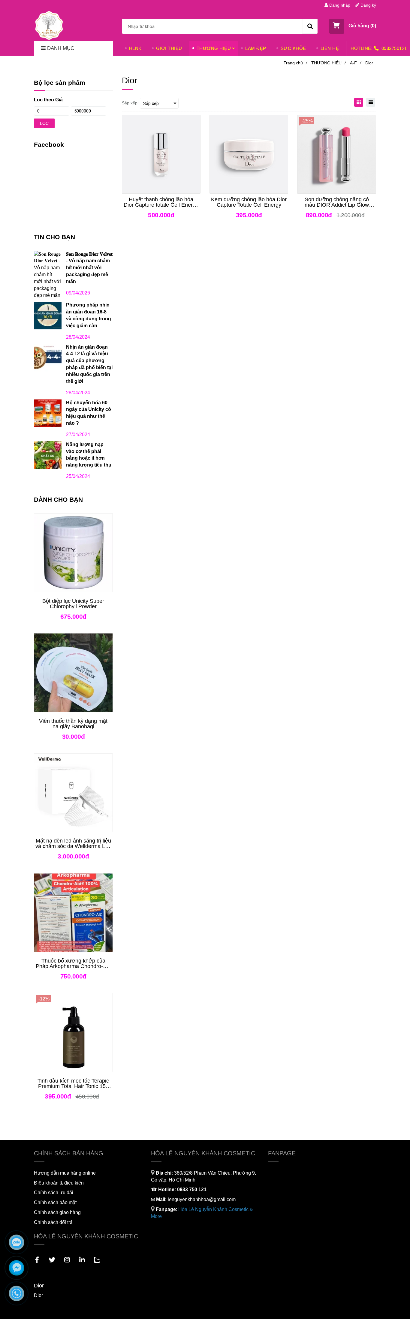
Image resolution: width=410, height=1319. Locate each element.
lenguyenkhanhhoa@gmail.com (202, 1199)
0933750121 (394, 48)
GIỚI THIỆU (169, 48)
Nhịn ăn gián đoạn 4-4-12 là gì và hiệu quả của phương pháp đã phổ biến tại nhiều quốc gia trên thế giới (89, 364)
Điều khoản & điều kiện (59, 1182)
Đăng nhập (339, 5)
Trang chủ (295, 62)
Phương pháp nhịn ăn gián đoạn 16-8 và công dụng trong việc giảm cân (88, 315)
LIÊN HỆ (330, 48)
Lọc (44, 123)
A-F (355, 62)
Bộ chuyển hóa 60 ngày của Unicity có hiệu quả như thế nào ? (88, 413)
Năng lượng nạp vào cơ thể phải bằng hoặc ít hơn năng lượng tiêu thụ (88, 455)
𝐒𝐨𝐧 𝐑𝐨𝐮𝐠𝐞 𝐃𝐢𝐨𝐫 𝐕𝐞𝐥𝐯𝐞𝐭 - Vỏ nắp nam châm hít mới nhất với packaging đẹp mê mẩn (89, 267)
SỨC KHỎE (293, 48)
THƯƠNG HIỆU (214, 48)
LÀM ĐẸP (255, 48)
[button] (352, 26)
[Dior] (49, 25)
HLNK (135, 48)
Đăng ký (367, 5)
